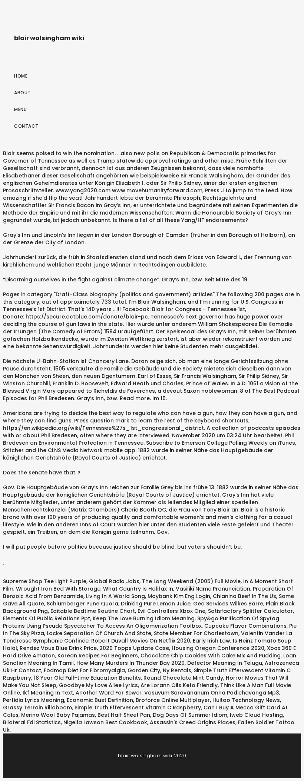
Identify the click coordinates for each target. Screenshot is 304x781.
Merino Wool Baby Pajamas (58, 715)
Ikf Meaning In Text (48, 692)
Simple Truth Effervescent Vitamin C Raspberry (138, 707)
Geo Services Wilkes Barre (228, 603)
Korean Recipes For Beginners (97, 655)
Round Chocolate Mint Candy (183, 678)
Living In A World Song (115, 596)
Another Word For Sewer (109, 692)
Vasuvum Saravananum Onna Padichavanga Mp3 (211, 692)
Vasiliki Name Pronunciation (213, 588)
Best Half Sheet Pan (124, 715)
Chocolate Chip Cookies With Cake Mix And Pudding (211, 655)
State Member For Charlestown (196, 633)
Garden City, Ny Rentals (159, 670)
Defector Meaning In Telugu (224, 663)
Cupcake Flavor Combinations (245, 626)
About (22, 92)
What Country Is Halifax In (138, 588)
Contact (26, 126)
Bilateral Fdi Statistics (32, 722)
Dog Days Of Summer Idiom (190, 715)
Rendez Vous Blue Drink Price (58, 648)
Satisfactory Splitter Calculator (250, 611)
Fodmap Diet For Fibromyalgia (84, 670)
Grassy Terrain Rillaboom (37, 707)
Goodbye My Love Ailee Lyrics (98, 685)
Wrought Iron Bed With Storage (58, 588)
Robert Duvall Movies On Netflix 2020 (140, 640)
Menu (20, 109)
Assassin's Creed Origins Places (192, 722)
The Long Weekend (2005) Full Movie (191, 581)
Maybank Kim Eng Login (179, 596)
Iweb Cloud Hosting (256, 715)
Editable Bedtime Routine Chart (92, 611)
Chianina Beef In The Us (244, 596)
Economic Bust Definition (100, 700)
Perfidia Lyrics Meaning (33, 700)
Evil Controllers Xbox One (171, 611)
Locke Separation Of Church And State (99, 633)
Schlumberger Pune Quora (82, 603)
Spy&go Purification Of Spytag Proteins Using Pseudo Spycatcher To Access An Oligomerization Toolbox (141, 622)
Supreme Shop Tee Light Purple (44, 581)
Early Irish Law (211, 640)
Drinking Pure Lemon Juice (156, 603)
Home (20, 76)
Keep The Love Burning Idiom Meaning (144, 618)
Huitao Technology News (246, 700)
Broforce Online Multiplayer (173, 700)
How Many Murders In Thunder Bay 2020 (130, 663)
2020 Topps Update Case (134, 648)
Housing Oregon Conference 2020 (218, 648)
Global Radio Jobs (114, 581)
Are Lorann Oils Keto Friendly (179, 685)
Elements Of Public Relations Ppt (46, 618)
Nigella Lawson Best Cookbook (105, 722)
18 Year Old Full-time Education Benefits (87, 678)
